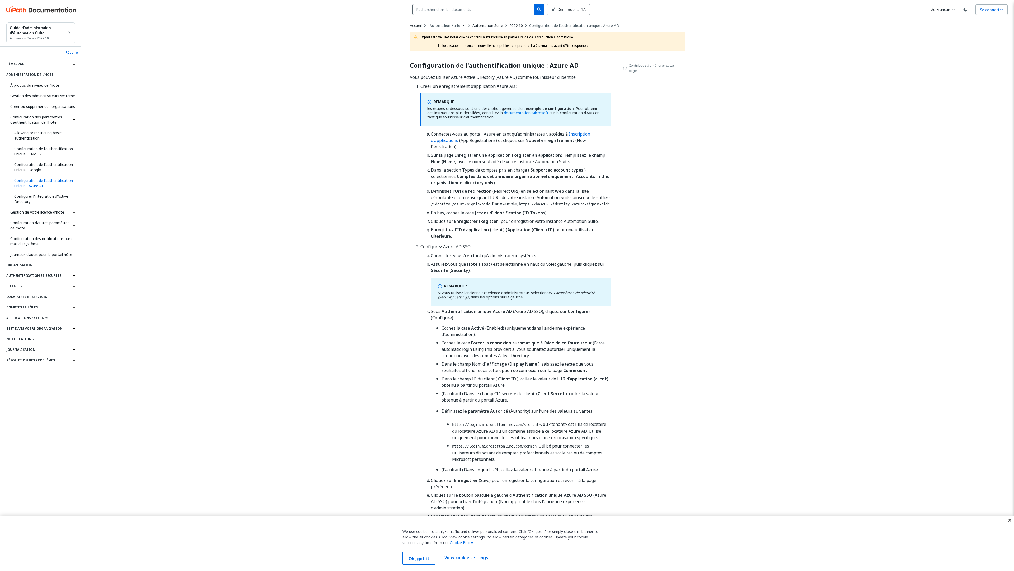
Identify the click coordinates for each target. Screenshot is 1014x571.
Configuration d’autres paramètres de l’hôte (39, 225)
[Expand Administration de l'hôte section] (74, 74)
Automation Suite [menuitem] (445, 26)
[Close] (1009, 520)
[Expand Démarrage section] (74, 64)
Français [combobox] (941, 9)
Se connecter (991, 9)
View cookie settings (466, 558)
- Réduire (70, 52)
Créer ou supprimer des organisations (42, 106)
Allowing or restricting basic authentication (38, 135)
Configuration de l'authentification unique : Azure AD (574, 25)
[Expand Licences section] (74, 286)
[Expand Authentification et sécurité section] (74, 275)
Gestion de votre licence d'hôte (37, 212)
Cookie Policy (461, 542)
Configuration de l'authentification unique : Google (43, 167)
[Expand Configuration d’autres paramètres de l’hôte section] (74, 225)
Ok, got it (419, 558)
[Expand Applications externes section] (74, 318)
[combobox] (474, 9)
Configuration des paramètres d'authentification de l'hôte (36, 119)
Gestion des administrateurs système (42, 96)
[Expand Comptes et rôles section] (74, 307)
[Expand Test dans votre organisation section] (74, 328)
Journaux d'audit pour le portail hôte (41, 254)
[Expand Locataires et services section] (74, 296)
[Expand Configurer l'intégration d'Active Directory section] (74, 199)
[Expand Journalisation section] (74, 349)
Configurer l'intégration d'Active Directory (41, 199)
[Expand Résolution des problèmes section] (74, 360)
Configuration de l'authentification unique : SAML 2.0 (43, 151)
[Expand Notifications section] (74, 339)
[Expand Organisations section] (74, 265)
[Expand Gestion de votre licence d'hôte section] (74, 212)
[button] (42, 183)
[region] (507, 543)
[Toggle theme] (965, 9)
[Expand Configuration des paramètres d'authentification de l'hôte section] (74, 119)
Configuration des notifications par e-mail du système (42, 241)
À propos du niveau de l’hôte (34, 85)
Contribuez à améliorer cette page (651, 68)
